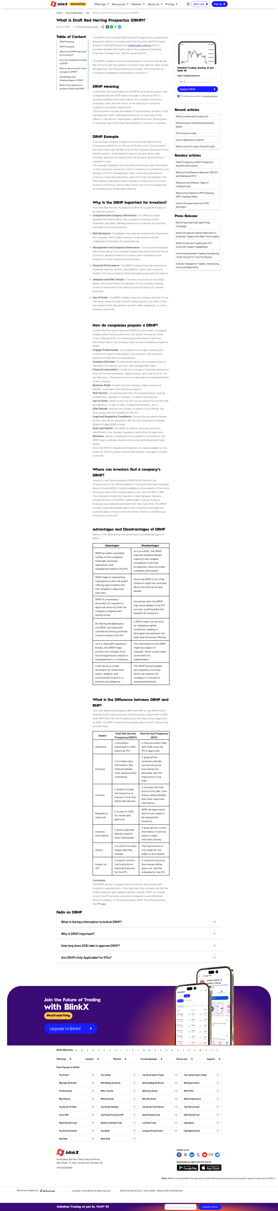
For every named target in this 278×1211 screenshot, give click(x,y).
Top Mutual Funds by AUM (112, 1115)
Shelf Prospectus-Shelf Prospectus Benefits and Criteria (194, 164)
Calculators (189, 1123)
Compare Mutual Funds (152, 1131)
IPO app (101, 903)
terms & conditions (211, 96)
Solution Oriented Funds (111, 1123)
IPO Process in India (186, 133)
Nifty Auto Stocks (150, 1091)
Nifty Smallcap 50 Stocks (153, 1083)
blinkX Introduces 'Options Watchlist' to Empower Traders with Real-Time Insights (197, 234)
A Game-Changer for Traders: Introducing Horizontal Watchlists (197, 265)
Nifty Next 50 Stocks (68, 1083)
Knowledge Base (74, 12)
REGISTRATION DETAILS (130, 1191)
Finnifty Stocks (65, 1091)
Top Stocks (64, 1075)
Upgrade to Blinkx (210, 1207)
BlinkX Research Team (88, 27)
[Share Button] (102, 26)
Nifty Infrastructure (192, 1099)
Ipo (87, 12)
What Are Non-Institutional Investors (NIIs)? (195, 124)
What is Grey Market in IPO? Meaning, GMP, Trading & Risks (195, 194)
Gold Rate (63, 1138)
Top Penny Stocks (192, 1107)
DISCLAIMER (149, 1191)
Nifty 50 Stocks (107, 1099)
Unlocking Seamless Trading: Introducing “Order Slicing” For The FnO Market (197, 255)
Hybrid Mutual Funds (68, 1123)
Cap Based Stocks (192, 1131)
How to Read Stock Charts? (190, 139)
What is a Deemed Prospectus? (192, 116)
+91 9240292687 (64, 1167)
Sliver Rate (105, 1138)
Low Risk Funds (149, 1123)
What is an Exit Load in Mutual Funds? (195, 146)
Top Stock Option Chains (153, 1075)
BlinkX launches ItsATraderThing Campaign (193, 224)
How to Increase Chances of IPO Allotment (192, 205)
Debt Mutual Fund (192, 1115)
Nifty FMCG (188, 1091)
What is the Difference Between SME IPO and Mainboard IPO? (197, 174)
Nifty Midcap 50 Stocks (110, 1083)
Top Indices (106, 1075)
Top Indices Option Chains (195, 1075)
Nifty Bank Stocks (191, 1083)
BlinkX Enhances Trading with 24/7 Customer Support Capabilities (194, 245)
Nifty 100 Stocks (149, 1099)
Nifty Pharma (64, 1099)
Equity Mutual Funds (151, 1115)
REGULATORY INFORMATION (169, 1191)
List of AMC (64, 1115)
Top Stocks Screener (68, 1131)
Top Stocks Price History (152, 1107)
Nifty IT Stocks (107, 1091)
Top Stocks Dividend (110, 1107)
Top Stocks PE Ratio (68, 1107)
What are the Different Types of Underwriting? (192, 184)
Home (59, 12)
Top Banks (105, 1131)
